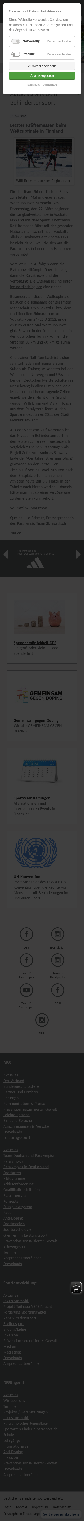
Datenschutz (50, 84)
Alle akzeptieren (42, 76)
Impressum (33, 84)
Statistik (29, 54)
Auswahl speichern (42, 66)
